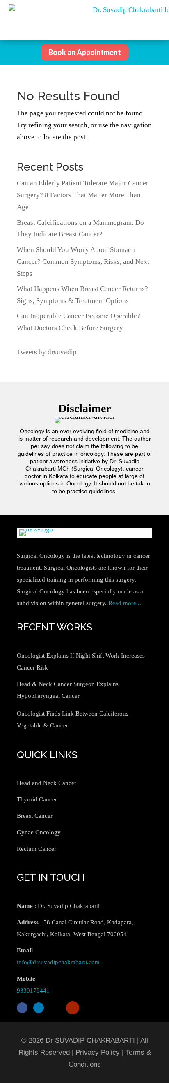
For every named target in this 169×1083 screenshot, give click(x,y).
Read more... (124, 603)
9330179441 (33, 990)
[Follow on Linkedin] (38, 1007)
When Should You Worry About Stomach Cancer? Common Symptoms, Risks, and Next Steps (83, 261)
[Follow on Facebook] (22, 1007)
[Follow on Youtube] (72, 1007)
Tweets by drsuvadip (47, 352)
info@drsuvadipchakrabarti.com (58, 962)
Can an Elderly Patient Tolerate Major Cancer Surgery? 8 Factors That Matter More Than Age (82, 195)
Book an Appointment (84, 52)
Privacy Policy (97, 1052)
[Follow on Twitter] (55, 1007)
